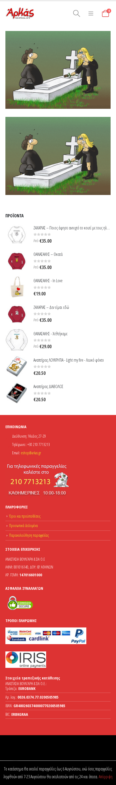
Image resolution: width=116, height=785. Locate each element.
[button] (77, 13)
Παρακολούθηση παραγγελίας (29, 535)
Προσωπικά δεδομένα (23, 525)
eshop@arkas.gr (31, 452)
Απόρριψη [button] (105, 777)
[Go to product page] (16, 234)
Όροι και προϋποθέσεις (24, 516)
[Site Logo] (20, 13)
